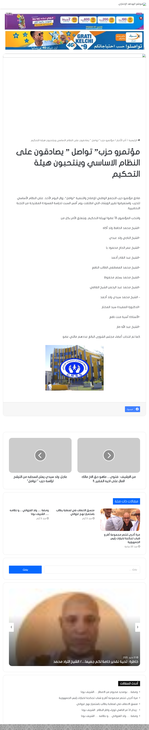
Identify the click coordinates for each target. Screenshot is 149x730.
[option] (74, 627)
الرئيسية (133, 140)
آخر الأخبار (121, 140)
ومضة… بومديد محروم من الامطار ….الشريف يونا (109, 692)
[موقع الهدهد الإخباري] (132, 4)
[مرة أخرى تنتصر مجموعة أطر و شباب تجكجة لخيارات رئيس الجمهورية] (120, 519)
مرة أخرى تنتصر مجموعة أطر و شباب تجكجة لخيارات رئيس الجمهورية (122, 538)
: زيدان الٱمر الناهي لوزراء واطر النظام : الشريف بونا (110, 710)
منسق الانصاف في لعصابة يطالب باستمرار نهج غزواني (107, 704)
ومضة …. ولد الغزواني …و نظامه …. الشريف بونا (109, 716)
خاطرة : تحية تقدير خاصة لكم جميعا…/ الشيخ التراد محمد (95, 662)
